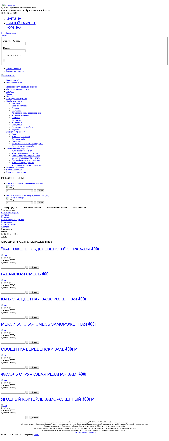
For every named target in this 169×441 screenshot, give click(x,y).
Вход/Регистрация (9, 33)
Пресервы (16, 141)
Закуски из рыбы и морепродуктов (27, 144)
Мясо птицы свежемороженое (25, 153)
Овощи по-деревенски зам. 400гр (39, 349)
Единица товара (8, 224)
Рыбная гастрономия (15, 132)
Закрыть (4, 35)
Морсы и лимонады (15, 167)
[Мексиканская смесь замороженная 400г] (4, 330)
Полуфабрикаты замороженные (26, 160)
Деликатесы (17, 120)
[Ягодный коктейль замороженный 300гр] (4, 405)
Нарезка (15, 129)
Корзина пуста (11, 5)
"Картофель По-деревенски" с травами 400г (50, 249)
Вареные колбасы (19, 106)
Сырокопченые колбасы (22, 127)
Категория (5, 217)
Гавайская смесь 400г (26, 274)
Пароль (6, 48)
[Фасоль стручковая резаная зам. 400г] (4, 380)
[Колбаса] (10, 186)
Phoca (36, 434)
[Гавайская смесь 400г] (4, 280)
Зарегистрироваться (15, 71)
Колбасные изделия (15, 101)
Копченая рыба (18, 139)
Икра (14, 134)
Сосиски (15, 108)
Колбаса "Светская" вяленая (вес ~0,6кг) (24, 183)
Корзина (13, 27)
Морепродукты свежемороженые (27, 165)
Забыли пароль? (13, 69)
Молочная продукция (16, 172)
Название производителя (12, 219)
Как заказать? (12, 80)
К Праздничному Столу (17, 99)
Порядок (5, 227)
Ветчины (16, 103)
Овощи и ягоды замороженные (26, 155)
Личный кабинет (21, 23)
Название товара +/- (10, 212)
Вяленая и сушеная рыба (23, 146)
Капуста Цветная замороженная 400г (44, 299)
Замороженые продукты (17, 148)
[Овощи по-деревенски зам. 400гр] (4, 355)
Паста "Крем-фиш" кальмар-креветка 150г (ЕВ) (27, 195)
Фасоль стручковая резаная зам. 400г (44, 374)
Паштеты (16, 117)
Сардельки (16, 110)
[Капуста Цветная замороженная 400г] (4, 305)
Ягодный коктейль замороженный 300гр (47, 399)
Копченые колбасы (20, 115)
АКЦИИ (10, 91)
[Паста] (15, 198)
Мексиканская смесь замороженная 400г (49, 324)
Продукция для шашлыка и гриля (21, 87)
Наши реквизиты (14, 82)
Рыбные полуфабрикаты (23, 162)
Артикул (5, 215)
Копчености (17, 122)
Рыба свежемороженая (22, 151)
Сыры (9, 94)
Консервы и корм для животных (26, 113)
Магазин (13, 18)
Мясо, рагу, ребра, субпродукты (26, 158)
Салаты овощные (14, 170)
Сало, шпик (17, 125)
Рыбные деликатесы (21, 136)
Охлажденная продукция (17, 89)
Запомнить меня (13, 55)
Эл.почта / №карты (11, 41)
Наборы (9, 96)
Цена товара (6, 222)
